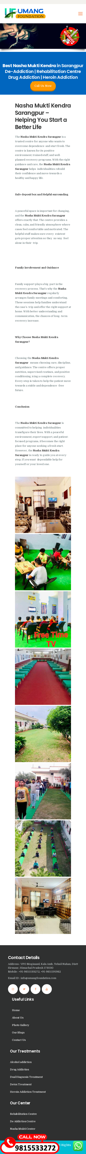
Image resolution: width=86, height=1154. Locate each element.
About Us (18, 1017)
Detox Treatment (21, 1084)
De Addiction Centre (23, 1121)
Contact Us (19, 1039)
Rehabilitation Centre (23, 1113)
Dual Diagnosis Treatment (26, 1076)
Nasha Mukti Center (22, 1128)
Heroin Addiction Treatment (28, 1091)
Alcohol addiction (21, 1062)
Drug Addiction (19, 1069)
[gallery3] (43, 848)
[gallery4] (43, 734)
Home (16, 1010)
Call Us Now (43, 85)
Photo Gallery (20, 1025)
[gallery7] (43, 562)
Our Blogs (18, 1032)
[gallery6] (43, 906)
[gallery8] (43, 619)
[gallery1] (43, 505)
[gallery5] (43, 791)
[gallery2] (43, 677)
